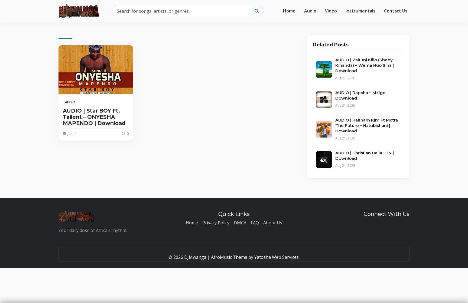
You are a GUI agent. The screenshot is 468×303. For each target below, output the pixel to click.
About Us (272, 223)
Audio (310, 11)
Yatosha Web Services (276, 257)
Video (331, 11)
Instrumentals (360, 11)
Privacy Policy (215, 223)
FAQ (255, 223)
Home (289, 11)
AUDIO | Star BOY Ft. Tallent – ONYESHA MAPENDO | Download (94, 116)
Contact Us (395, 11)
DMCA (240, 223)
